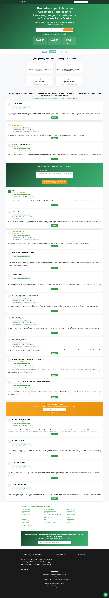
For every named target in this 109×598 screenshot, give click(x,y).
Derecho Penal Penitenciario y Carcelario (52, 515)
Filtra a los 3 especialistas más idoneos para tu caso (54, 182)
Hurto (45, 519)
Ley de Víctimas (70, 520)
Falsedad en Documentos (49, 517)
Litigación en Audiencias (26, 522)
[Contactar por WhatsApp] (105, 594)
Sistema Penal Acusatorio (27, 525)
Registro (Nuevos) (69, 558)
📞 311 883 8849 (54, 577)
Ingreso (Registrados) (60, 558)
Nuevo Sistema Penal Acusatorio (50, 522)
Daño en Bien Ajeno (70, 511)
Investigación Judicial (26, 520)
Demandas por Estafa (26, 514)
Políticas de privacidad (60, 587)
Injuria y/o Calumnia (70, 519)
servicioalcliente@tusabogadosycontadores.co (54, 574)
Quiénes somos (24, 569)
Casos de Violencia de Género (50, 511)
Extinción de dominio (71, 515)
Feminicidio (69, 517)
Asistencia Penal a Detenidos (49, 509)
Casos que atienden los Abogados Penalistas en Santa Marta (36, 506)
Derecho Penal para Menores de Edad (29, 515)
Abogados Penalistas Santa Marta (40, 98)
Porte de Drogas (70, 522)
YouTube (85, 558)
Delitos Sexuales (47, 512)
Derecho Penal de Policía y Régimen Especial (52, 514)
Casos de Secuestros (26, 511)
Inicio (32, 98)
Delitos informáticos (26, 512)
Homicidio (24, 519)
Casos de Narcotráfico (71, 509)
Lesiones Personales (48, 520)
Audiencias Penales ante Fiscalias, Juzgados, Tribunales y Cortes (60, 98)
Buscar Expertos (68, 29)
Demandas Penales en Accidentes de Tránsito (75, 512)
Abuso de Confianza (26, 509)
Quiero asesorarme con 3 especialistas (54, 542)
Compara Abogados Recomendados (54, 409)
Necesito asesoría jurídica (81, 1)
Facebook (81, 558)
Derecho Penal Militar (71, 514)
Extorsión (24, 517)
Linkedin (80, 560)
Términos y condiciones (49, 587)
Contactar (54, 117)
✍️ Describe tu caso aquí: (41, 170)
